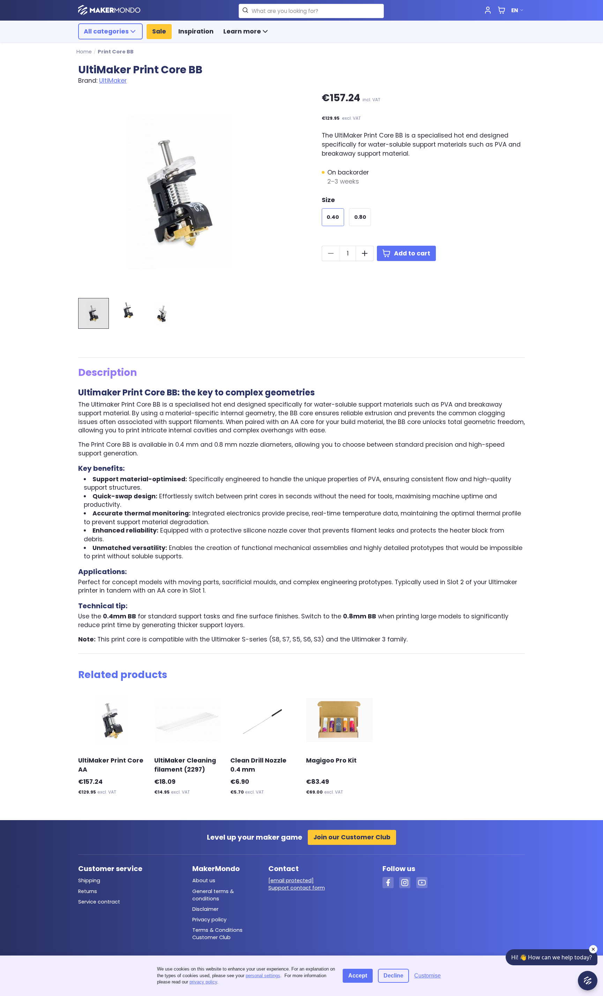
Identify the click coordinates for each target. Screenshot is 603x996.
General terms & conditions (213, 895)
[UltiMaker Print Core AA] (111, 720)
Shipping (89, 880)
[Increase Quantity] (365, 253)
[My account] (487, 10)
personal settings (263, 975)
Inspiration (196, 31)
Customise (427, 976)
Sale (159, 31)
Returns (87, 891)
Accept (357, 976)
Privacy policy (209, 919)
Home (84, 51)
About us (203, 880)
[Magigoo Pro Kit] (339, 720)
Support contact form (296, 887)
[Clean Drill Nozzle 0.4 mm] (263, 720)
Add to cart (412, 253)
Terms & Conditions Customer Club (217, 934)
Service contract (99, 901)
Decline (393, 976)
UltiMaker (113, 80)
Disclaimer (205, 909)
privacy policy (203, 981)
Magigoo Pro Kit (331, 760)
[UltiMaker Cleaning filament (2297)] (187, 720)
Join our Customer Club (351, 837)
